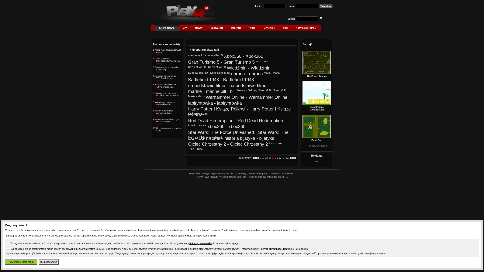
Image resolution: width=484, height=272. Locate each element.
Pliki (285, 28)
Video (252, 28)
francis (192, 125)
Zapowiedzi (217, 28)
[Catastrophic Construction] (316, 104)
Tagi (266, 173)
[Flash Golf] (316, 137)
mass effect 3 (196, 55)
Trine (191, 148)
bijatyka (247, 138)
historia (213, 138)
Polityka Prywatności (212, 173)
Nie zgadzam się (48, 262)
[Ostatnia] (294, 158)
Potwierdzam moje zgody (21, 262)
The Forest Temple (317, 76)
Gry (185, 28)
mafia (267, 72)
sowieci (192, 113)
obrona (238, 73)
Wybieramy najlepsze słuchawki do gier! (165, 103)
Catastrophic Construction (317, 108)
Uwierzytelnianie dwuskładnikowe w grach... (167, 59)
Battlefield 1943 (203, 79)
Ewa (271, 142)
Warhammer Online (225, 97)
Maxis (191, 96)
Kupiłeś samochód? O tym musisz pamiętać (167, 120)
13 (266, 158)
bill (223, 91)
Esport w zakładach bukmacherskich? (164, 112)
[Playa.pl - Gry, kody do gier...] (191, 21)
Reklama (230, 173)
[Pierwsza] (254, 158)
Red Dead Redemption (210, 120)
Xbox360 (232, 56)
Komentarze (277, 173)
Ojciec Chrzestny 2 (207, 144)
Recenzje (236, 28)
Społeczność (255, 173)
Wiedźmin (237, 67)
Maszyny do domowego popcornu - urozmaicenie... (167, 94)
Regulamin (194, 173)
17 (280, 158)
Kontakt (289, 173)
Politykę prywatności (200, 243)
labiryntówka (200, 103)
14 (269, 158)
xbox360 (216, 126)
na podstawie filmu (206, 85)
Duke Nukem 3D (198, 72)
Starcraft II (264, 90)
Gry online (269, 28)
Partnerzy (241, 173)
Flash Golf (316, 140)
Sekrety (241, 90)
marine (195, 91)
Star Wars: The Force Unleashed (221, 132)
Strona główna (167, 28)
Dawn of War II (197, 66)
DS (191, 138)
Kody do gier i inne (306, 28)
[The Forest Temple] (316, 73)
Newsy (198, 28)
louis (258, 61)
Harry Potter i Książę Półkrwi (216, 108)
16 (276, 158)
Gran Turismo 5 (203, 62)
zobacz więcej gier (318, 146)
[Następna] (291, 158)
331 (288, 158)
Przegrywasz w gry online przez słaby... (167, 68)
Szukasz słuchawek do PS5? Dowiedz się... (165, 77)
